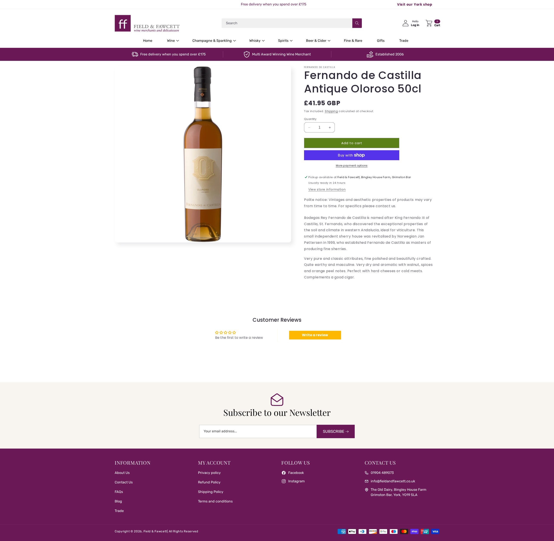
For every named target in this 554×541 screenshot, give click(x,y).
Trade (119, 511)
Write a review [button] (315, 335)
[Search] (357, 23)
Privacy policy (209, 473)
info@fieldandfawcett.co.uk (393, 481)
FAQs (119, 492)
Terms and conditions (215, 501)
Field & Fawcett (155, 531)
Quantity (310, 119)
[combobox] (292, 23)
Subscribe (333, 431)
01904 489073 (382, 473)
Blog (118, 501)
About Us (122, 473)
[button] (172, 41)
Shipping (331, 111)
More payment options (352, 165)
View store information (327, 189)
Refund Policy (209, 482)
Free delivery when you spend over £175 (173, 54)
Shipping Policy (210, 492)
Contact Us (124, 482)
